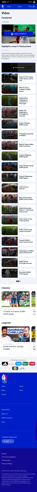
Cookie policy (6, 460)
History (4, 394)
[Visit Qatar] (22, 368)
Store (21, 390)
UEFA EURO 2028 (3, 7)
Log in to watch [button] (20, 34)
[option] (18, 68)
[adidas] (5, 364)
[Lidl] (15, 368)
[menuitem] (11, 6)
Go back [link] (6, 21)
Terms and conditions (9, 457)
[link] (9, 6)
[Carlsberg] (25, 364)
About (21, 386)
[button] (31, 6)
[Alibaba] (11, 364)
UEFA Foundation (7, 418)
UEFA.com (5, 414)
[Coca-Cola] (32, 364)
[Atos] (18, 364)
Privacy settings (7, 463)
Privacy (4, 453)
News (3, 390)
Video (3, 386)
